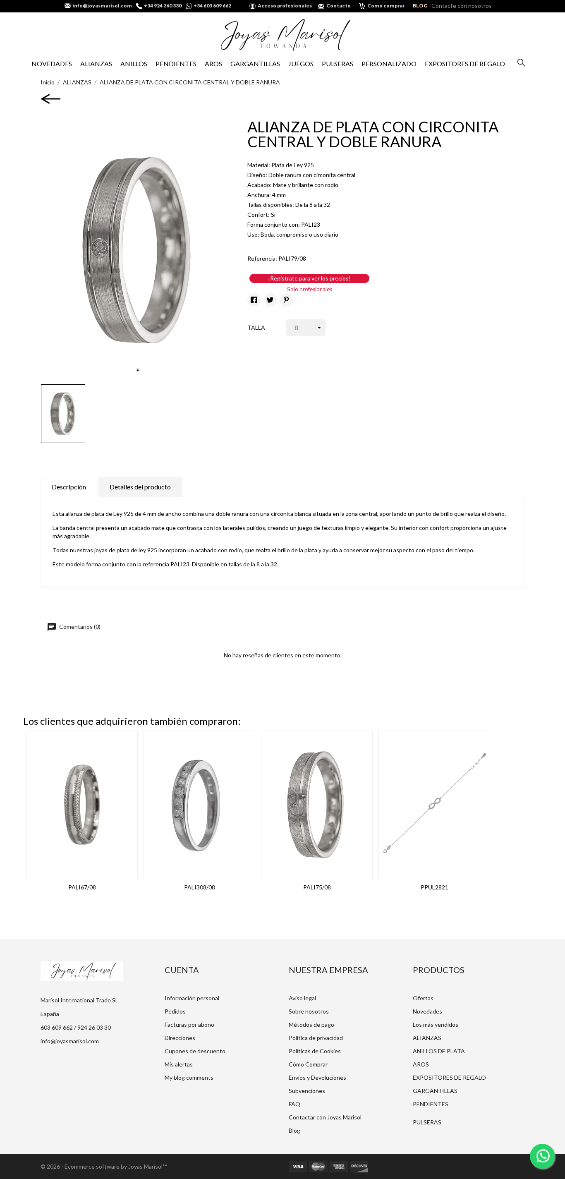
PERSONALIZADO (389, 63)
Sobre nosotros (309, 1011)
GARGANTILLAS (255, 63)
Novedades (427, 1011)
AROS (213, 63)
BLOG (420, 5)
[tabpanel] (138, 249)
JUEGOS (301, 63)
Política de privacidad (316, 1037)
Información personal (192, 998)
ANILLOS (133, 63)
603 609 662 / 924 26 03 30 (76, 1027)
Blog (294, 1130)
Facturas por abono (189, 1024)
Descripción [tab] (69, 487)
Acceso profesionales (285, 5)
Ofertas (423, 998)
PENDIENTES (176, 63)
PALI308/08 (199, 887)
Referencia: (262, 258)
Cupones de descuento (195, 1050)
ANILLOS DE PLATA (439, 1050)
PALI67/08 (82, 887)
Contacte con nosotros (461, 5)
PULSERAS (337, 63)
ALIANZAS (96, 63)
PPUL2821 (434, 887)
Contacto (338, 5)
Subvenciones (307, 1090)
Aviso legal (302, 998)
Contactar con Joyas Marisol (325, 1117)
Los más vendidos (435, 1024)
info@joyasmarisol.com (70, 1041)
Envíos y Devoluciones (317, 1077)
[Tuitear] (270, 300)
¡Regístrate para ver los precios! (309, 278)
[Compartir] (254, 300)
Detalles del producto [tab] (140, 487)
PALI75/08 (317, 887)
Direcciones (180, 1037)
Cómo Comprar (308, 1064)
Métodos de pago (311, 1024)
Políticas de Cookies (315, 1050)
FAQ (294, 1103)
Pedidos (175, 1011)
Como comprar (386, 5)
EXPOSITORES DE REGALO (465, 63)
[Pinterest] (286, 300)
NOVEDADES (51, 63)
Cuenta (182, 970)
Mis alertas (179, 1064)
